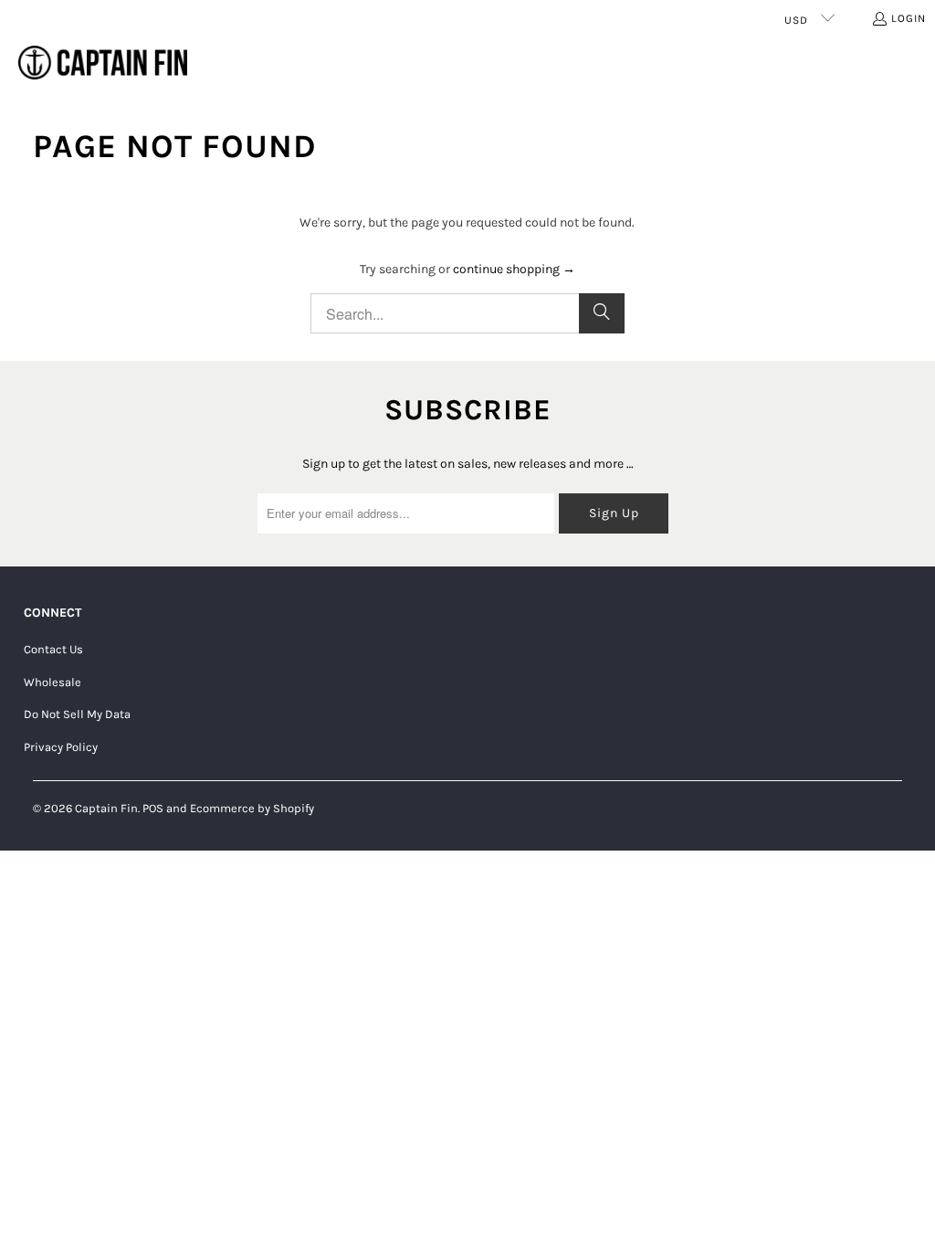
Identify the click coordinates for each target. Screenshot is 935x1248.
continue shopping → (514, 269)
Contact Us (53, 649)
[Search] (602, 313)
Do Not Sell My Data (77, 714)
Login (908, 18)
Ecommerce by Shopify (252, 808)
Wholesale (52, 682)
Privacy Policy (61, 747)
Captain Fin (106, 808)
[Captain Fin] (102, 63)
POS (152, 808)
